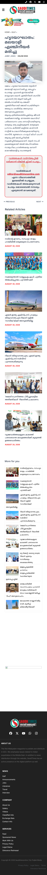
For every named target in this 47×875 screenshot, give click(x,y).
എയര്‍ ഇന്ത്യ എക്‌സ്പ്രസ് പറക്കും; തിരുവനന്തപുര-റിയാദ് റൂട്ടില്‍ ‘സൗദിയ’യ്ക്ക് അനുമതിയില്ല (21, 318)
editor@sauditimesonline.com (23, 174)
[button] (3, 9)
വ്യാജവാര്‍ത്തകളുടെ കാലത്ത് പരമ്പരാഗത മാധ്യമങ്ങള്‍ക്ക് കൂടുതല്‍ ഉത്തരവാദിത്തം (23, 438)
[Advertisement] (23, 639)
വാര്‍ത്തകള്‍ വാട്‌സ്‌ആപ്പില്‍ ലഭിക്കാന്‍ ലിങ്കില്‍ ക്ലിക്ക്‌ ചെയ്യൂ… (23, 160)
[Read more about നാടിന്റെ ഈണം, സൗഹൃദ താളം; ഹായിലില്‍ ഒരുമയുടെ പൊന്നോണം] (23, 225)
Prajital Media (37, 860)
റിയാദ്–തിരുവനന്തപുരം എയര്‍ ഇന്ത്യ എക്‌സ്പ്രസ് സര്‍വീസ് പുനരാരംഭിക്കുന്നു (22, 359)
